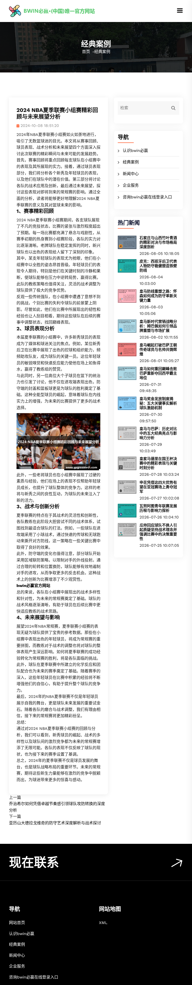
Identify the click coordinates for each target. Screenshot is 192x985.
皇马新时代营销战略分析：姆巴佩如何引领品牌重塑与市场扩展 (158, 326)
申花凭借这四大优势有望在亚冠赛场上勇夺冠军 (158, 487)
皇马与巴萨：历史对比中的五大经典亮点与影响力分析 (158, 433)
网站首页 (17, 922)
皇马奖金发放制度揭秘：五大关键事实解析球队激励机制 (158, 403)
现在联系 (34, 862)
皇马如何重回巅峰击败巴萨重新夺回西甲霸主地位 (158, 373)
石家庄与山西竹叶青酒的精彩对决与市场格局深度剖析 (158, 242)
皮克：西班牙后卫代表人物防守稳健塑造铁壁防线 (158, 266)
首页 (86, 51)
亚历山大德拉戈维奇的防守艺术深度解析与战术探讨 (55, 823)
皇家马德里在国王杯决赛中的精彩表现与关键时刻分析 (158, 463)
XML (103, 922)
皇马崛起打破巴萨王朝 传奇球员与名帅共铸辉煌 (158, 349)
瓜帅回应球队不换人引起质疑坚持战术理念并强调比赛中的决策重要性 (158, 532)
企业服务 (131, 185)
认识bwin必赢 (135, 150)
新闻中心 (131, 173)
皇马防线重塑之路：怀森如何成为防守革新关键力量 (158, 296)
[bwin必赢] (62, 10)
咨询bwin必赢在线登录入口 (147, 197)
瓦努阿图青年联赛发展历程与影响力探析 (158, 508)
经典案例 (131, 162)
